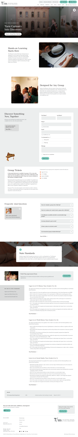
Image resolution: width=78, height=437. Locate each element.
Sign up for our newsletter (48, 154)
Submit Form (44, 158)
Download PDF (66, 275)
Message (43, 146)
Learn (52, 4)
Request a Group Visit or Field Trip (12, 34)
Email (42, 129)
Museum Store (22, 420)
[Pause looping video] (74, 10)
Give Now (63, 1)
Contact (20, 422)
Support (59, 4)
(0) (63, 4)
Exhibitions (47, 4)
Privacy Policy (29, 434)
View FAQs (8, 129)
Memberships (21, 418)
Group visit (46, 139)
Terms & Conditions (34, 434)
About (55, 4)
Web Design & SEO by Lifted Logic (69, 434)
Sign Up (6, 410)
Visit (38, 4)
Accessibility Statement (23, 426)
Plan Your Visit (62, 411)
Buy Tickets (72, 1)
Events (20, 424)
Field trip (46, 142)
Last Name (59, 115)
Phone (43, 121)
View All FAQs (43, 236)
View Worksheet (32, 313)
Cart (20, 428)
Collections (42, 4)
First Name (44, 115)
